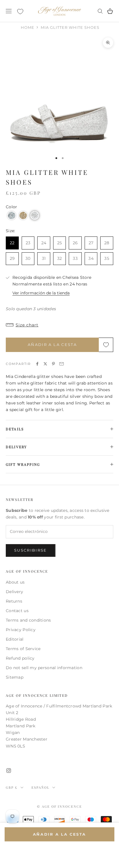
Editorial (15, 639)
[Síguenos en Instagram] (9, 770)
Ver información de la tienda (41, 293)
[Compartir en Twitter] (45, 364)
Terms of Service (23, 648)
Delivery (14, 591)
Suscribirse (30, 550)
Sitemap (14, 677)
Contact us (17, 610)
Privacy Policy (21, 629)
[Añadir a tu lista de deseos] (106, 345)
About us (15, 582)
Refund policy (20, 658)
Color (11, 206)
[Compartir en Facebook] (37, 364)
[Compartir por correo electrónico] (61, 364)
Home (27, 27)
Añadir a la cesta (52, 344)
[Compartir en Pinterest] (53, 364)
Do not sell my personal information (44, 667)
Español (40, 787)
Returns (14, 601)
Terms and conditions (28, 620)
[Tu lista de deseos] (20, 11)
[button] (11, 215)
